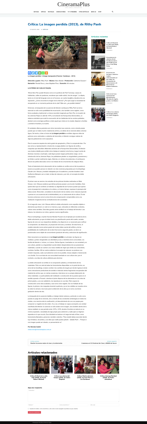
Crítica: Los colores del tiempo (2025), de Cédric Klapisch (112, 113)
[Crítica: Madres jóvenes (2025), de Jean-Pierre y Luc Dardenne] (85, 364)
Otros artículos (84, 11)
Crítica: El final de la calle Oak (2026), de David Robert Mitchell (112, 45)
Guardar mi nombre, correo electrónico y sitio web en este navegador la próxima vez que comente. (54, 408)
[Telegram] (36, 72)
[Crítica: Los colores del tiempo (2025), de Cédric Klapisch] (98, 114)
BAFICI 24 (93, 11)
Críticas (43, 11)
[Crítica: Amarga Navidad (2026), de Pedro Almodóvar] (108, 364)
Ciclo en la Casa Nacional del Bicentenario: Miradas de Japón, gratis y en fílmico (112, 97)
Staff (99, 11)
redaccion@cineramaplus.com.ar (39, 329)
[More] (46, 72)
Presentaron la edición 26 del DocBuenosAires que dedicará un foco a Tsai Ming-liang (111, 61)
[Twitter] (32, 72)
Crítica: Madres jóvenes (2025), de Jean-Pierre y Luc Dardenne (85, 377)
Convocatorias (61, 11)
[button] (112, 12)
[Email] (39, 72)
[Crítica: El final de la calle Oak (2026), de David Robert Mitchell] (98, 46)
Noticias (36, 11)
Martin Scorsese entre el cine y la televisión (46, 343)
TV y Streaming (72, 11)
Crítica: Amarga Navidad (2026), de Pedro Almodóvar (108, 377)
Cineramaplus (109, 50)
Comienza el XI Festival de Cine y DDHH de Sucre (99, 343)
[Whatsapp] (43, 72)
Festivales (51, 11)
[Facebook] (29, 72)
